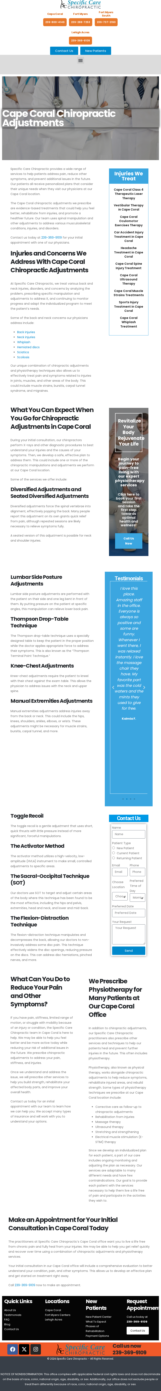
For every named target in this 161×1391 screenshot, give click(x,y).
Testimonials (12, 1315)
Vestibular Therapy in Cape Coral (128, 207)
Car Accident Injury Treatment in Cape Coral (128, 236)
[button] (80, 60)
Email (116, 865)
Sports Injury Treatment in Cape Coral (128, 306)
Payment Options (97, 1336)
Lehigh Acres (53, 1319)
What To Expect (96, 1321)
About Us (10, 1310)
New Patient (125, 848)
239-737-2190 (106, 22)
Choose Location (118, 884)
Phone (134, 865)
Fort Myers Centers (57, 1315)
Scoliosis (23, 357)
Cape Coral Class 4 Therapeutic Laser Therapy (128, 194)
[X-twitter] (24, 1349)
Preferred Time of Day (136, 886)
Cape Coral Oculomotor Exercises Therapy (129, 221)
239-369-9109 (80, 40)
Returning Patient (129, 858)
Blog (7, 1324)
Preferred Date (123, 906)
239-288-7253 (80, 22)
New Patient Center (99, 1317)
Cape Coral (53, 1310)
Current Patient (128, 853)
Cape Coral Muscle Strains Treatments (129, 293)
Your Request (122, 922)
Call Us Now (128, 541)
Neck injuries (26, 337)
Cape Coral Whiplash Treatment (129, 322)
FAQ (6, 1319)
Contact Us (11, 1329)
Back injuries (26, 332)
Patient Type (121, 843)
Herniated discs (28, 347)
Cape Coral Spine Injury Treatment (128, 266)
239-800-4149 (55, 22)
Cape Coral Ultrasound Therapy (129, 279)
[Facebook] (12, 1349)
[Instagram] (35, 1349)
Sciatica (23, 352)
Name (116, 828)
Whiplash (23, 342)
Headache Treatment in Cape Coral (128, 252)
